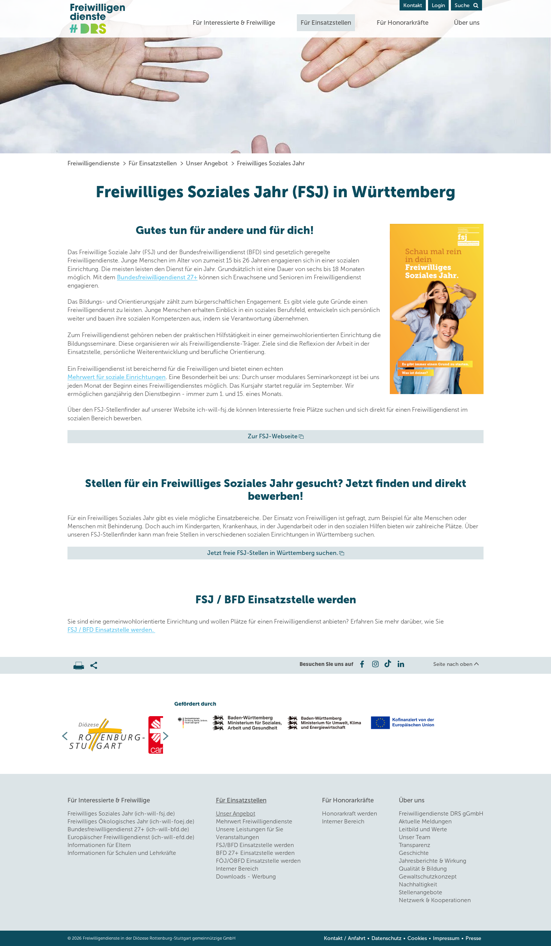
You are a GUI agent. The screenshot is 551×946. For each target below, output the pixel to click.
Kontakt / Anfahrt (344, 938)
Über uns (467, 22)
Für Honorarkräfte (402, 22)
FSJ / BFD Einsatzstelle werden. (111, 629)
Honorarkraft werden (349, 813)
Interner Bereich (237, 868)
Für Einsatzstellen (326, 22)
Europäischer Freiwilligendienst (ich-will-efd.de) (130, 837)
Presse (473, 938)
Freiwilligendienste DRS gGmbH (441, 813)
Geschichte (414, 853)
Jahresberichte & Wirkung (432, 861)
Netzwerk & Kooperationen (435, 900)
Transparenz (414, 845)
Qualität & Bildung (423, 868)
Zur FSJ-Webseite (273, 436)
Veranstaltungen (237, 837)
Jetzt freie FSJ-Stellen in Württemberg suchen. (272, 552)
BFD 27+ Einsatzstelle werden (255, 853)
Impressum (446, 938)
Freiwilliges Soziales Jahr (271, 163)
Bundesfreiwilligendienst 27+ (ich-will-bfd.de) (128, 829)
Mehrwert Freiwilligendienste (254, 821)
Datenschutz (386, 938)
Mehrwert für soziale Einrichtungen (116, 377)
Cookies (417, 938)
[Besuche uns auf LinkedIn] (401, 664)
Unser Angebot (207, 163)
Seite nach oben (452, 664)
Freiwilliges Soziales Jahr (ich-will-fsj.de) (121, 813)
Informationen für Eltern (99, 845)
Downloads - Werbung (246, 876)
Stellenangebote (420, 892)
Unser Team (414, 837)
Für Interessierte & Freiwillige (234, 22)
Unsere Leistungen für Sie (249, 829)
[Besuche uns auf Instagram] (374, 664)
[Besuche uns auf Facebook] (361, 664)
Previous (61, 736)
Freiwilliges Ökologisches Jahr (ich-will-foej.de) (130, 821)
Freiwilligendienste (93, 163)
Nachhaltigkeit (418, 884)
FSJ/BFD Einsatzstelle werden (255, 845)
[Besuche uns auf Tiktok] (387, 664)
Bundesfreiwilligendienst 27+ (157, 277)
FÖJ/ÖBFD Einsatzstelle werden (258, 861)
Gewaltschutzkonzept (428, 876)
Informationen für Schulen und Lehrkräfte (121, 853)
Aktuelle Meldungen (425, 821)
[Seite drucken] (81, 664)
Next (168, 736)
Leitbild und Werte (423, 829)
